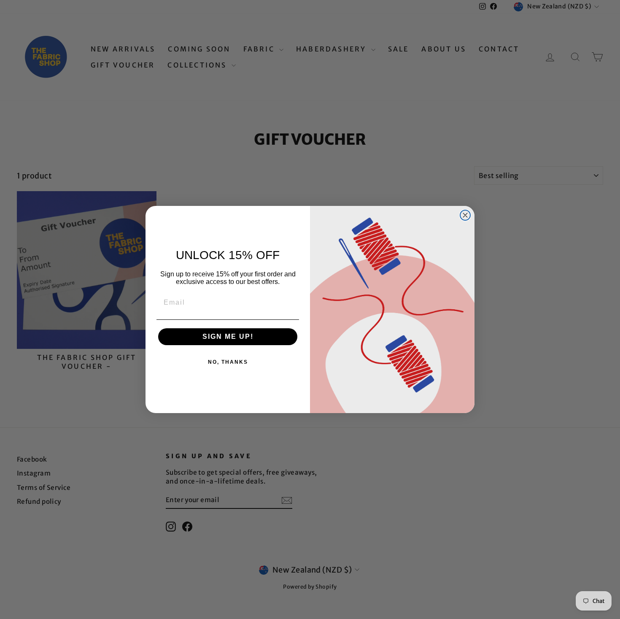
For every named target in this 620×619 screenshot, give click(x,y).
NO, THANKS (228, 362)
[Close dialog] (465, 215)
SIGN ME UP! (227, 336)
